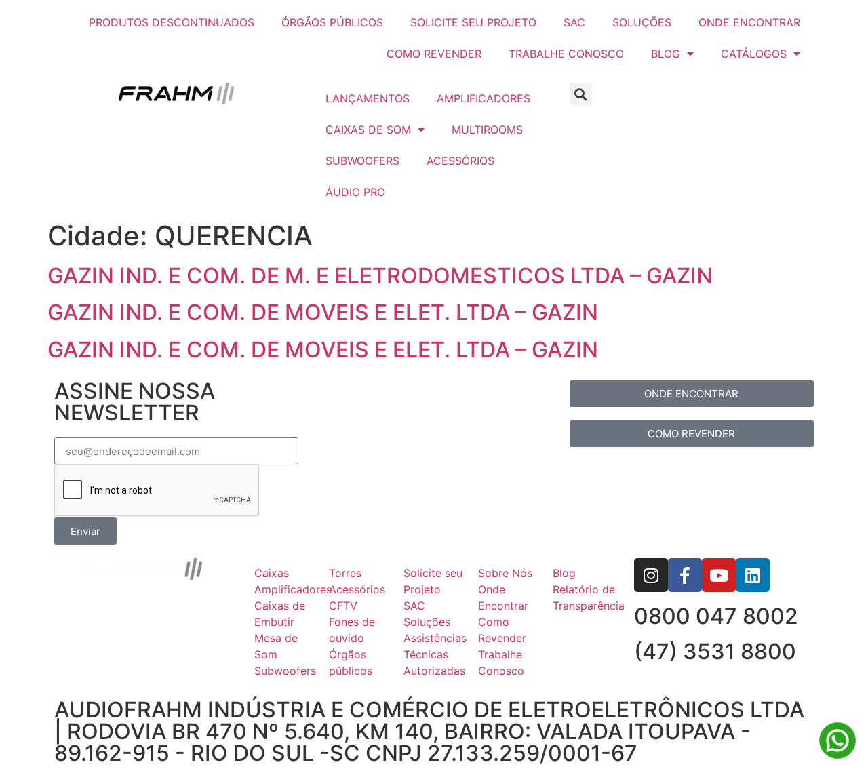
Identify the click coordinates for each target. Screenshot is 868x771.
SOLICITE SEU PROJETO (473, 22)
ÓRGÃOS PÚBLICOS (332, 22)
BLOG (665, 53)
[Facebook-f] (685, 575)
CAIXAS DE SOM (368, 129)
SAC (574, 22)
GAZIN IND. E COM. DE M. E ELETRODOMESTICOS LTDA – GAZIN (380, 275)
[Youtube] (719, 575)
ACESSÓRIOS (460, 160)
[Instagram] (651, 575)
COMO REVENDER (434, 53)
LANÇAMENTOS (368, 98)
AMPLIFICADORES (483, 98)
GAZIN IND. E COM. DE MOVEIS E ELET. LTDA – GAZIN (322, 312)
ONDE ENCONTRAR (749, 22)
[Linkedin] (753, 575)
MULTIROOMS (487, 129)
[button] (581, 94)
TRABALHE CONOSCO (566, 53)
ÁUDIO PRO (355, 192)
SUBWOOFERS (362, 160)
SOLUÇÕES (641, 22)
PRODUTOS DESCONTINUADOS (171, 22)
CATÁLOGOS (754, 53)
